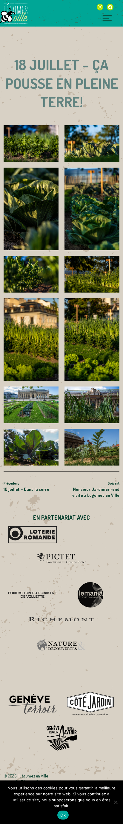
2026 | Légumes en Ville (28, 775)
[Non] (116, 802)
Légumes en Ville (15, 13)
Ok (63, 815)
